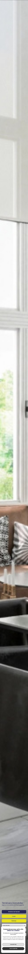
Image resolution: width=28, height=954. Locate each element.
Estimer (14, 921)
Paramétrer (13, 944)
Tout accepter (13, 948)
